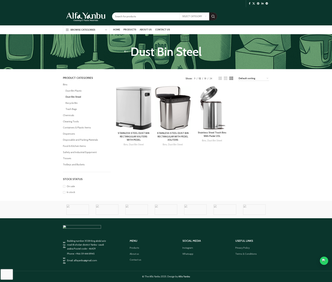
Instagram (187, 247)
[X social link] (253, 3)
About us (134, 253)
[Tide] (107, 209)
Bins (65, 84)
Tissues (67, 158)
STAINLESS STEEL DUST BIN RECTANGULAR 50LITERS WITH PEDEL (133, 136)
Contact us (135, 259)
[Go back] (126, 51)
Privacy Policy (242, 247)
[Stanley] (136, 209)
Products (134, 247)
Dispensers (69, 133)
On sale (71, 186)
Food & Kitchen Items (74, 146)
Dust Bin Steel (73, 96)
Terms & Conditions (246, 253)
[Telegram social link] (267, 3)
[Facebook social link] (249, 3)
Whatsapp (187, 253)
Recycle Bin (72, 103)
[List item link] (87, 254)
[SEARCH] (213, 16)
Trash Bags (71, 109)
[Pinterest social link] (258, 3)
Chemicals (68, 115)
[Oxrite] (224, 209)
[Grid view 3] (225, 78)
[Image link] (82, 230)
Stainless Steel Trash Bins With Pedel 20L (212, 134)
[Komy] (254, 209)
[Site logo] (86, 16)
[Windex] (77, 209)
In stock (71, 192)
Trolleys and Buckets (74, 164)
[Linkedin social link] (262, 3)
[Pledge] (195, 209)
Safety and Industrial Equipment (80, 152)
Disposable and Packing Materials (80, 139)
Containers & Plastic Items (77, 127)
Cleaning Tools (71, 121)
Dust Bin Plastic (74, 90)
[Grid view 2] (220, 78)
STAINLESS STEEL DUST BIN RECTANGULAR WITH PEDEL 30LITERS (173, 136)
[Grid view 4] (231, 78)
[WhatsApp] (324, 261)
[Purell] (166, 209)
